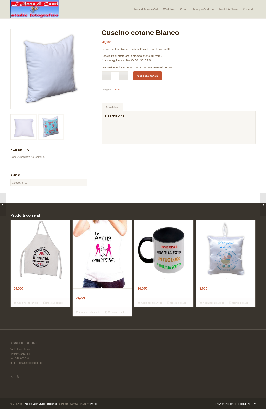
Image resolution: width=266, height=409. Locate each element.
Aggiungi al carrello (148, 75)
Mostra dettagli (54, 302)
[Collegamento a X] (12, 376)
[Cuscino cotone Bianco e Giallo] (3, 204)
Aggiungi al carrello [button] (27, 302)
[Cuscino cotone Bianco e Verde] (263, 204)
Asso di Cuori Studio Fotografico (41, 403)
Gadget (116, 89)
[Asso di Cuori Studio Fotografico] (34, 9)
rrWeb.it (93, 403)
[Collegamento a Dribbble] (18, 376)
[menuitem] (145, 9)
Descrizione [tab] (112, 107)
